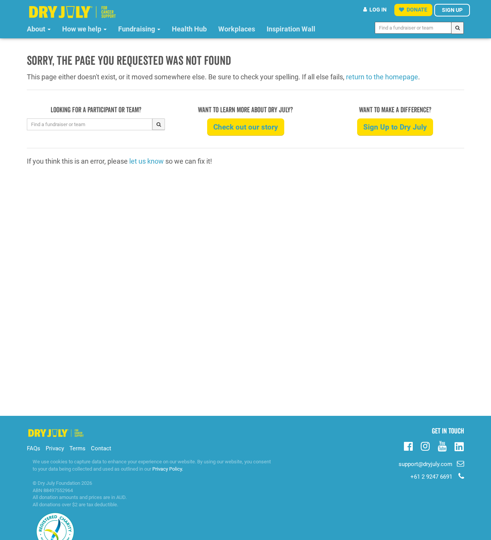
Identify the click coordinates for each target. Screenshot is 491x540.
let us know (146, 161)
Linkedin (459, 447)
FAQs (33, 448)
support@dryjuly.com (425, 464)
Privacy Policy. (167, 469)
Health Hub (189, 29)
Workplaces (236, 29)
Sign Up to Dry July (395, 127)
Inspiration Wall (291, 29)
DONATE (417, 10)
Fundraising (137, 29)
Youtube (442, 445)
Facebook (408, 445)
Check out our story (245, 127)
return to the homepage (382, 77)
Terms (77, 448)
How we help (82, 29)
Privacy (55, 448)
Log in (378, 10)
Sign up (452, 10)
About (37, 29)
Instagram (425, 445)
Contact (101, 448)
